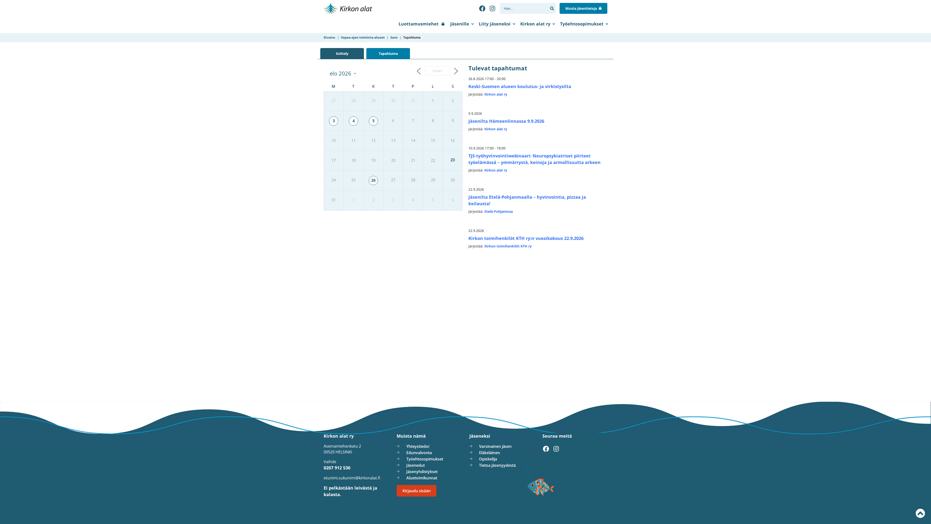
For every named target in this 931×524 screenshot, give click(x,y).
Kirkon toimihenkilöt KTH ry (508, 246)
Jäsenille (459, 24)
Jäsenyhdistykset (422, 471)
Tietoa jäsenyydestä (497, 465)
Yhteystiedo (417, 446)
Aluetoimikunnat (421, 478)
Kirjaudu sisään (416, 490)
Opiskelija (488, 459)
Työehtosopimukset (581, 24)
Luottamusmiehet (419, 24)
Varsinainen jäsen (495, 446)
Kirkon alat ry (535, 24)
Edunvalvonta (419, 452)
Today (437, 71)
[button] (552, 8)
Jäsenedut (415, 465)
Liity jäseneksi (495, 24)
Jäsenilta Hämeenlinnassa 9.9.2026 (506, 121)
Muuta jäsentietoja (581, 8)
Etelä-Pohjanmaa (498, 211)
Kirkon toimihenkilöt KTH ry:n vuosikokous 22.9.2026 (526, 238)
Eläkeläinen (489, 452)
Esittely (342, 53)
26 (373, 180)
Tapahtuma (388, 53)
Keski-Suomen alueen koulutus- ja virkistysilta (519, 86)
